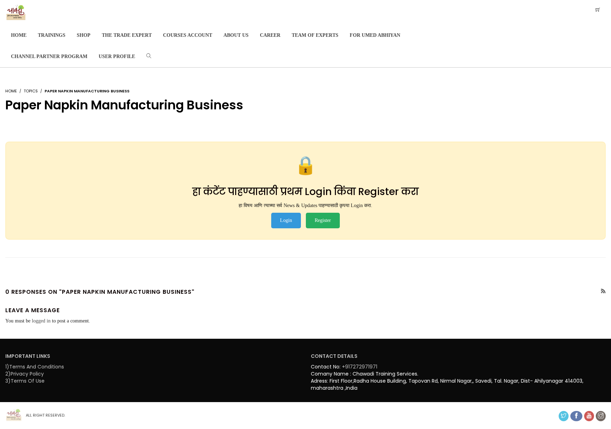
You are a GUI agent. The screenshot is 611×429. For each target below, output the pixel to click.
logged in (41, 321)
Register (323, 220)
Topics (31, 91)
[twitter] (564, 416)
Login (286, 220)
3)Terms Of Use (25, 380)
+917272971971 (359, 366)
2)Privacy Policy (24, 373)
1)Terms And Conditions (34, 366)
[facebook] (576, 416)
